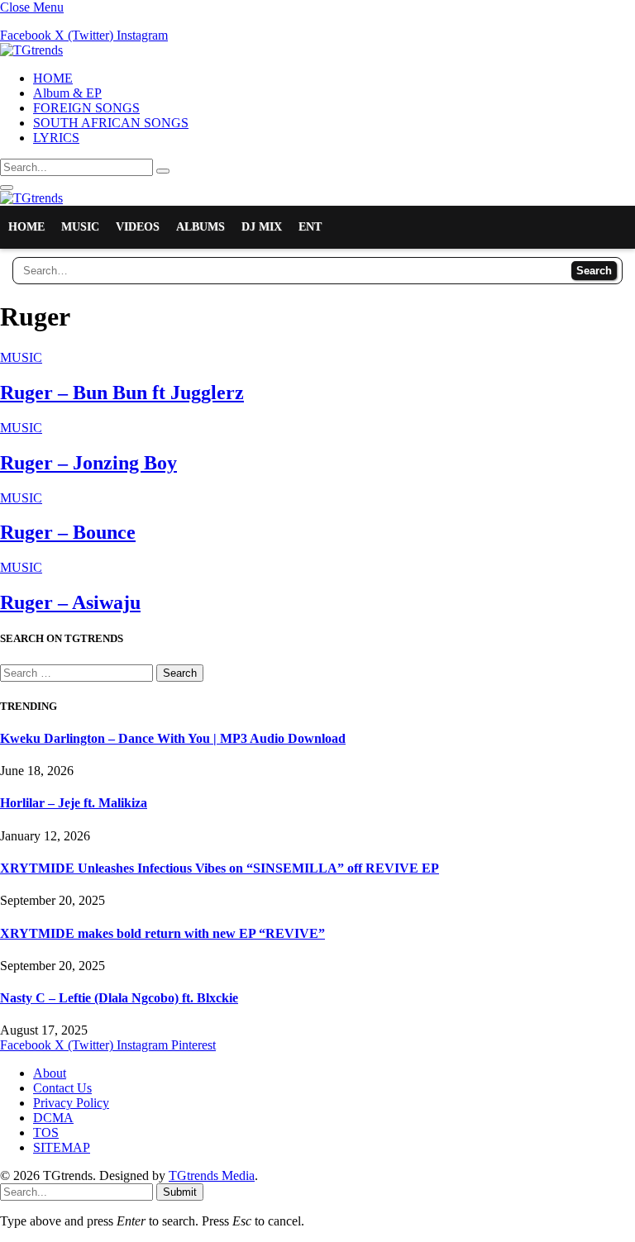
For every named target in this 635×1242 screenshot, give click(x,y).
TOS (46, 1132)
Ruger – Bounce (68, 532)
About (49, 1073)
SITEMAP (61, 1147)
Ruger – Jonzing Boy (88, 462)
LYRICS (56, 138)
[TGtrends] (31, 50)
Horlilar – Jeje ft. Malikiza (73, 803)
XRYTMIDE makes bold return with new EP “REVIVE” (162, 933)
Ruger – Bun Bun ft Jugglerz (122, 392)
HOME (53, 78)
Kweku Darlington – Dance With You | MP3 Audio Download (173, 738)
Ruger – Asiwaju (70, 602)
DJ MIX (261, 227)
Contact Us (62, 1088)
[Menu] (6, 187)
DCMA (53, 1118)
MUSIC (80, 227)
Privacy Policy (71, 1103)
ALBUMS (200, 227)
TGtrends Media (212, 1175)
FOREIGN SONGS (86, 108)
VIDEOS (138, 227)
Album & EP (67, 93)
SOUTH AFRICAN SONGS (111, 123)
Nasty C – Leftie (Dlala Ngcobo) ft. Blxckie (119, 998)
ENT (310, 227)
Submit (180, 1192)
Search (594, 270)
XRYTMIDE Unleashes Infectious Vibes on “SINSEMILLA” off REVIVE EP (219, 868)
